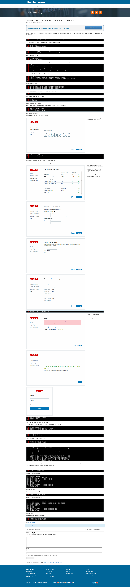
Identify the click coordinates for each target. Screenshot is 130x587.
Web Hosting (35, 6)
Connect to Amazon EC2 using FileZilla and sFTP (94, 529)
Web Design (52, 6)
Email (27, 552)
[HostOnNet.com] (36, 3)
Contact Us (94, 28)
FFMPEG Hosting (30, 576)
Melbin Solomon (39, 22)
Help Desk (68, 571)
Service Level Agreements (91, 575)
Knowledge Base (69, 573)
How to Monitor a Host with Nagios (33, 529)
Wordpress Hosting (30, 573)
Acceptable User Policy (91, 573)
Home (28, 6)
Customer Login (69, 575)
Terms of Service (89, 571)
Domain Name (44, 6)
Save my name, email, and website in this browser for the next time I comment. (43, 555)
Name (27, 548)
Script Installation (50, 575)
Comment (28, 536)
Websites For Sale (50, 576)
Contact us (101, 6)
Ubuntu (33, 525)
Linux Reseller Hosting (31, 575)
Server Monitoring (32, 522)
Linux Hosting (29, 571)
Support (94, 6)
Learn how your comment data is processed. (53, 562)
